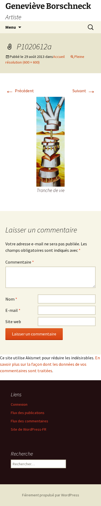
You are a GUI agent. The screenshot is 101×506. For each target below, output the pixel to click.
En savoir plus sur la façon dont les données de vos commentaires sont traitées (50, 364)
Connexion (19, 404)
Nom (11, 299)
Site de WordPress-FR (28, 429)
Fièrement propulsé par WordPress (50, 495)
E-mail (12, 310)
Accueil (59, 56)
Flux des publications (27, 412)
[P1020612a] (50, 141)
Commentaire (19, 262)
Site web (13, 321)
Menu (10, 27)
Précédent (19, 90)
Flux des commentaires (29, 421)
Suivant (84, 90)
